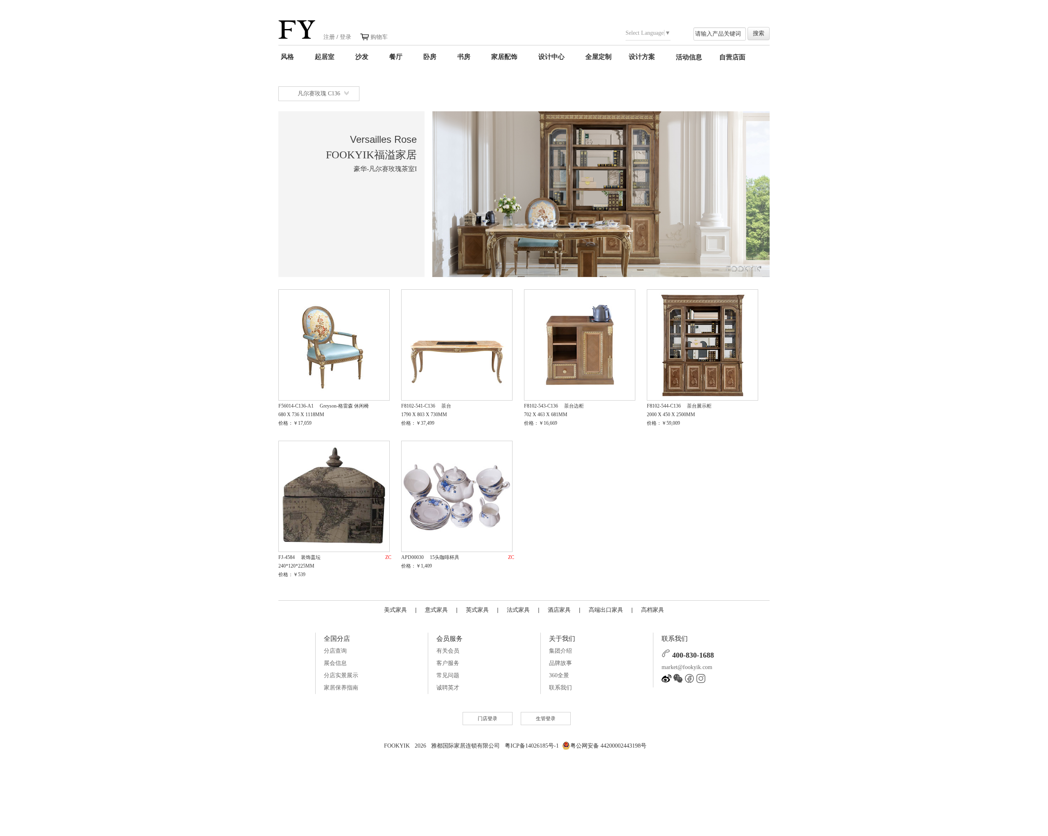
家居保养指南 (341, 688)
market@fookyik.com (687, 667)
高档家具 (652, 609)
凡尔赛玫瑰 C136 (319, 93)
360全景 (559, 675)
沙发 (361, 56)
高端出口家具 (606, 609)
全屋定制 (598, 56)
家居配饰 (504, 56)
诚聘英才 (447, 688)
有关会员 (447, 651)
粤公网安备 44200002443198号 (608, 746)
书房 (463, 56)
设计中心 (551, 56)
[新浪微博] (666, 681)
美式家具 (395, 609)
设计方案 (642, 56)
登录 (345, 37)
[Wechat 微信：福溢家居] (678, 681)
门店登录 (487, 718)
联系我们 (560, 688)
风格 (287, 56)
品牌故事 (560, 663)
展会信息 (335, 663)
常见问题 (447, 675)
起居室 (324, 56)
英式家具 (477, 609)
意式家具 (436, 609)
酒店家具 (559, 609)
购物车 (379, 37)
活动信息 (689, 57)
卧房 (429, 56)
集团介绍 (560, 651)
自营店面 (732, 57)
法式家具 (518, 609)
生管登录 (546, 718)
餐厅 (395, 56)
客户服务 (447, 663)
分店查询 (335, 651)
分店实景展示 (341, 675)
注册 (329, 37)
